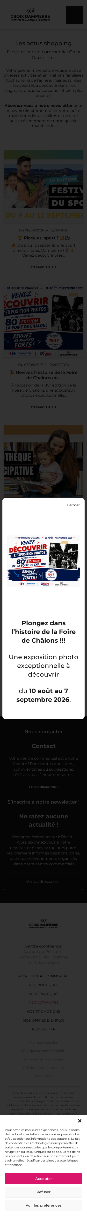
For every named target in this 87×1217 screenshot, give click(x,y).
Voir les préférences (44, 1205)
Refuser (43, 1192)
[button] (79, 1120)
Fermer (73, 505)
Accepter (43, 1179)
